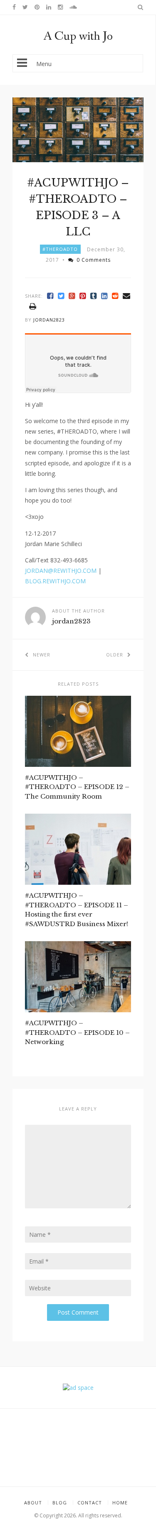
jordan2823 (49, 320)
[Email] (127, 296)
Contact (89, 1502)
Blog (59, 1502)
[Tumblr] (93, 296)
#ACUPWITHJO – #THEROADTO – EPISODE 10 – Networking (77, 1032)
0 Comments (94, 259)
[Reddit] (115, 296)
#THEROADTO (60, 249)
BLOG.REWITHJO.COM (55, 581)
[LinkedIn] (104, 296)
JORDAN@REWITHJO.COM (61, 570)
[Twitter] (61, 296)
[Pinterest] (82, 296)
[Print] (33, 306)
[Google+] (72, 296)
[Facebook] (50, 296)
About (33, 1502)
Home (120, 1502)
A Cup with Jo (78, 36)
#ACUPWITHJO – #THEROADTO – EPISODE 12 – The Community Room (77, 787)
